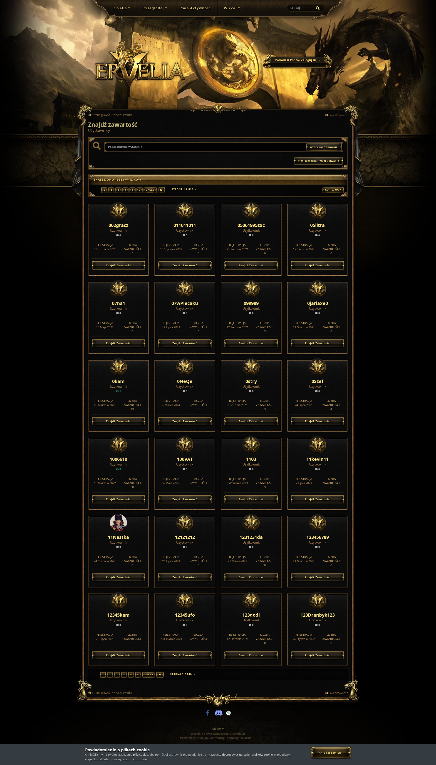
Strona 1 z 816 (183, 189)
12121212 (185, 537)
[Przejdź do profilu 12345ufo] (184, 600)
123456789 (317, 537)
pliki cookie (140, 755)
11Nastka (118, 537)
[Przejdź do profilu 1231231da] (251, 522)
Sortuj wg (332, 190)
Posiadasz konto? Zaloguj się (296, 60)
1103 (251, 459)
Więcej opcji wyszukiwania (319, 160)
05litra (317, 225)
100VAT (185, 459)
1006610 (118, 459)
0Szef (317, 381)
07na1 (118, 303)
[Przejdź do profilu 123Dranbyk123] (317, 600)
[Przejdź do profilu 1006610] (118, 444)
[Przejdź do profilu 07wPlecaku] (184, 288)
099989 (251, 303)
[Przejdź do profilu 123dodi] (251, 600)
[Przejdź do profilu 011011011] (184, 210)
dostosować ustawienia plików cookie (247, 755)
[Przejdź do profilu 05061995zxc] (251, 210)
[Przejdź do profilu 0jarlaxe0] (317, 288)
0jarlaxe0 (317, 303)
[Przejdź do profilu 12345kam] (118, 600)
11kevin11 (317, 459)
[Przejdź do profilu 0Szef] (317, 366)
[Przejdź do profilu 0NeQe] (184, 366)
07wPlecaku (184, 303)
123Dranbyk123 (317, 615)
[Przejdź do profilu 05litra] (317, 210)
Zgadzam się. (332, 752)
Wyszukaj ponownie (324, 147)
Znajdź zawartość (118, 265)
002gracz (118, 225)
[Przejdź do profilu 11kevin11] (317, 444)
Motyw (217, 729)
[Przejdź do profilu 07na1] (118, 288)
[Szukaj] (317, 8)
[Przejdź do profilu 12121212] (184, 522)
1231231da (251, 537)
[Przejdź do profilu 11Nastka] (118, 522)
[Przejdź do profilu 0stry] (251, 366)
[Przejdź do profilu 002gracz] (118, 210)
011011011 (184, 225)
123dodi (251, 615)
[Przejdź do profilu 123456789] (317, 522)
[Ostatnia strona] (161, 190)
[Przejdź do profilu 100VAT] (184, 444)
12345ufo (185, 615)
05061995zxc (251, 225)
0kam (118, 381)
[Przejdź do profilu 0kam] (118, 366)
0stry (251, 381)
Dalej (150, 190)
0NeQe (184, 381)
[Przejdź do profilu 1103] (251, 444)
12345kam (118, 615)
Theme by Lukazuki (238, 738)
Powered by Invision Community (202, 738)
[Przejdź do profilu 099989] (251, 288)
